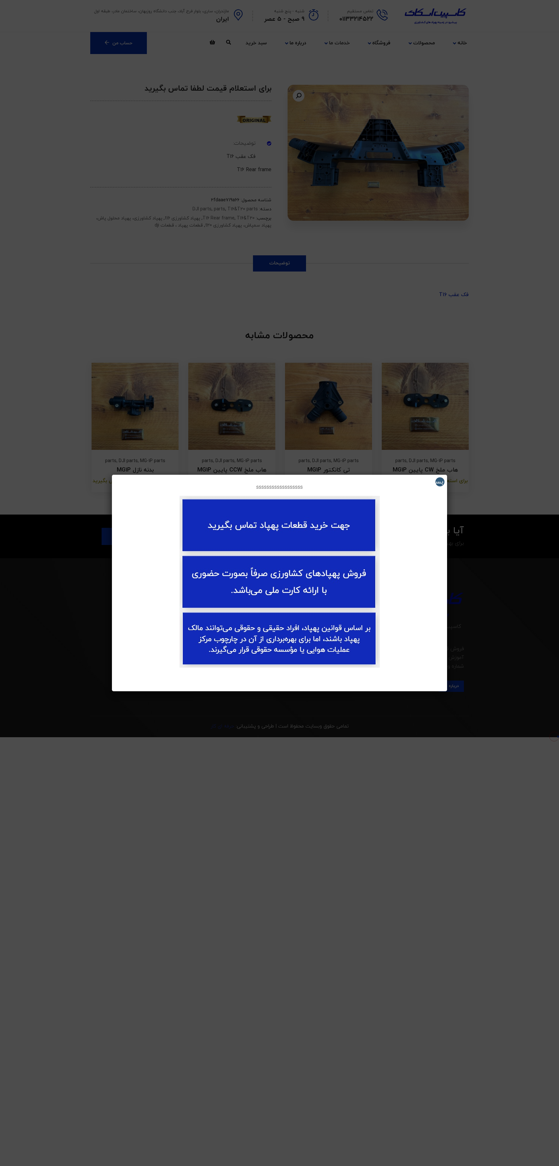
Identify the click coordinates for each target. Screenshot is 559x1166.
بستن (439, 481)
